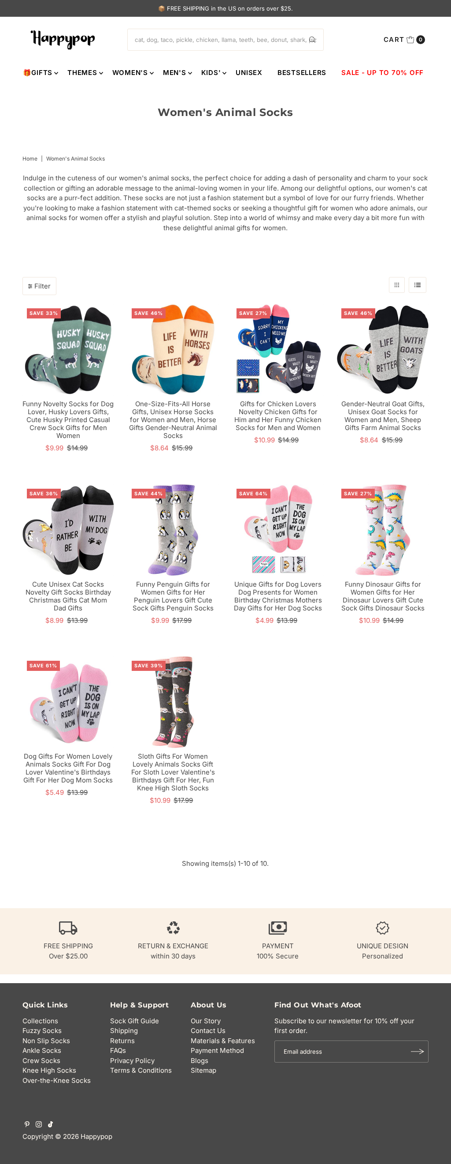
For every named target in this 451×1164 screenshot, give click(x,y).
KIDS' (211, 72)
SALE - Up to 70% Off (382, 72)
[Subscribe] (418, 1051)
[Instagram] (39, 1125)
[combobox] (225, 40)
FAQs (118, 1050)
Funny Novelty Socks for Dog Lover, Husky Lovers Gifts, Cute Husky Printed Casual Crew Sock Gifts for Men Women (68, 420)
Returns (122, 1041)
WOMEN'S (130, 72)
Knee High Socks (49, 1070)
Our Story (206, 1021)
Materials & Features (223, 1041)
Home (29, 158)
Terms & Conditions (141, 1070)
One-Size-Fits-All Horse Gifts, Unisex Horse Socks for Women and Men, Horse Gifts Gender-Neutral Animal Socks (173, 420)
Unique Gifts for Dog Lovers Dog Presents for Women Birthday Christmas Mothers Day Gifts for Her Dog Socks (278, 596)
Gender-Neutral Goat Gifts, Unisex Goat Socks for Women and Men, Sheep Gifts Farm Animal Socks (383, 416)
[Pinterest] (27, 1125)
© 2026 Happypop (83, 1136)
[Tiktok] (50, 1125)
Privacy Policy (132, 1060)
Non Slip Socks (46, 1041)
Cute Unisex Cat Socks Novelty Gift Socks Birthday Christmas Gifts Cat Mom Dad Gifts (68, 596)
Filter (42, 286)
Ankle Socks (41, 1050)
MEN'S (174, 72)
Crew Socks (41, 1060)
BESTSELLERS (301, 72)
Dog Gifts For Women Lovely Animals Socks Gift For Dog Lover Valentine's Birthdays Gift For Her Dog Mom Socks (68, 768)
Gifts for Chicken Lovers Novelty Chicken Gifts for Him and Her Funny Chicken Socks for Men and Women (278, 416)
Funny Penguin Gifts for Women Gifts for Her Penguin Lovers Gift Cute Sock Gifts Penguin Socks (173, 596)
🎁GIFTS (38, 72)
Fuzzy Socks (42, 1030)
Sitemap (203, 1070)
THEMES (82, 72)
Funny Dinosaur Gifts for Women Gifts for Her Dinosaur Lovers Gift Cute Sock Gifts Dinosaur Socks (383, 596)
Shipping (124, 1030)
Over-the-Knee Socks (56, 1080)
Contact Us (208, 1030)
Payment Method (217, 1050)
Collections (40, 1021)
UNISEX (249, 72)
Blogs (199, 1060)
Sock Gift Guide (134, 1021)
